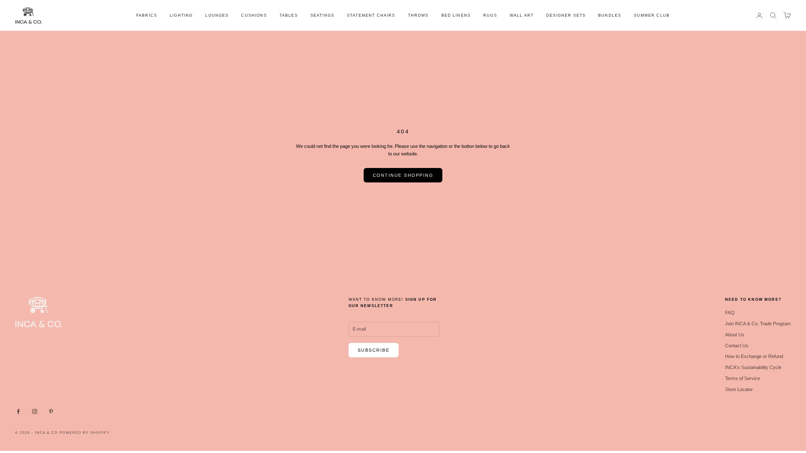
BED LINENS (456, 15)
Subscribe (374, 350)
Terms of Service (742, 378)
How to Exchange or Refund (754, 356)
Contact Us (736, 345)
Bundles (609, 15)
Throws (418, 15)
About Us (734, 334)
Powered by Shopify (85, 432)
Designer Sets (566, 15)
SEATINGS (322, 15)
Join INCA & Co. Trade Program (758, 323)
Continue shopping (403, 175)
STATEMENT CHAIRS (371, 15)
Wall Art (522, 15)
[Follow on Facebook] (18, 411)
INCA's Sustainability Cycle (753, 367)
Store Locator (739, 389)
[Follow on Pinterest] (51, 411)
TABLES (289, 15)
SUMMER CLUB (652, 15)
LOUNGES (217, 15)
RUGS (490, 15)
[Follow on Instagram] (34, 411)
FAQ (730, 312)
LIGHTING (181, 15)
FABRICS (146, 15)
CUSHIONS (254, 15)
